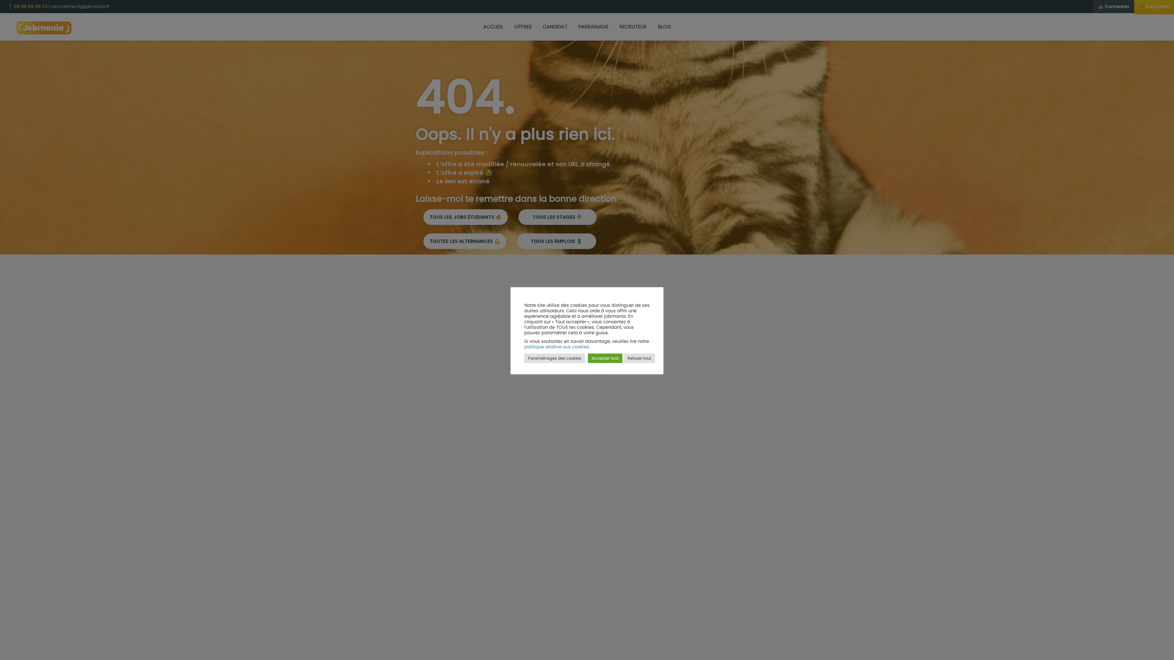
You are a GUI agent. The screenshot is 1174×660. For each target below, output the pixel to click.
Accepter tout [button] (605, 358)
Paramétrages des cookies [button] (554, 358)
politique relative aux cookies (556, 347)
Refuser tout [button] (639, 358)
